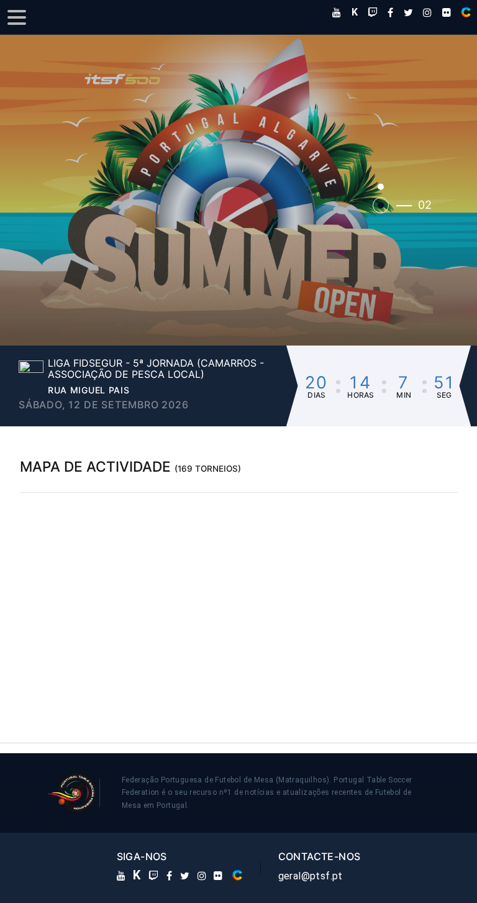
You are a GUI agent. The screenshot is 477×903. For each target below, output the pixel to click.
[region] (239, 601)
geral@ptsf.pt (310, 876)
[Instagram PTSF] (427, 12)
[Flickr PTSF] (446, 12)
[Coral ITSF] (466, 12)
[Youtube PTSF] (336, 12)
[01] (381, 186)
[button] (238, 190)
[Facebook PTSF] (390, 12)
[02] (381, 205)
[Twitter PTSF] (408, 12)
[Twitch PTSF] (373, 12)
